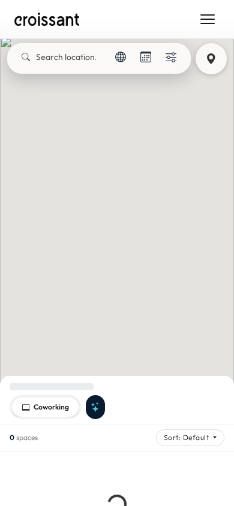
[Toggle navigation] (208, 19)
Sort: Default (187, 437)
